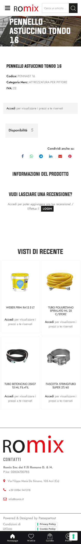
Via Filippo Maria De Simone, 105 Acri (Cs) (33, 481)
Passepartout (47, 518)
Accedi (11, 108)
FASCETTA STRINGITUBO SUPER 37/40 (61, 385)
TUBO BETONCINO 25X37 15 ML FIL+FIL (20, 385)
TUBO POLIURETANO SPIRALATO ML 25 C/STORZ (60, 311)
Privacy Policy (48, 524)
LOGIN (47, 209)
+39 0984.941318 (19, 490)
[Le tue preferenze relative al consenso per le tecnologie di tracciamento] (73, 536)
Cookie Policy (48, 528)
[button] (73, 8)
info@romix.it (16, 499)
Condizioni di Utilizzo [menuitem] (12, 526)
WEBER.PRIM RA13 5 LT (20, 307)
